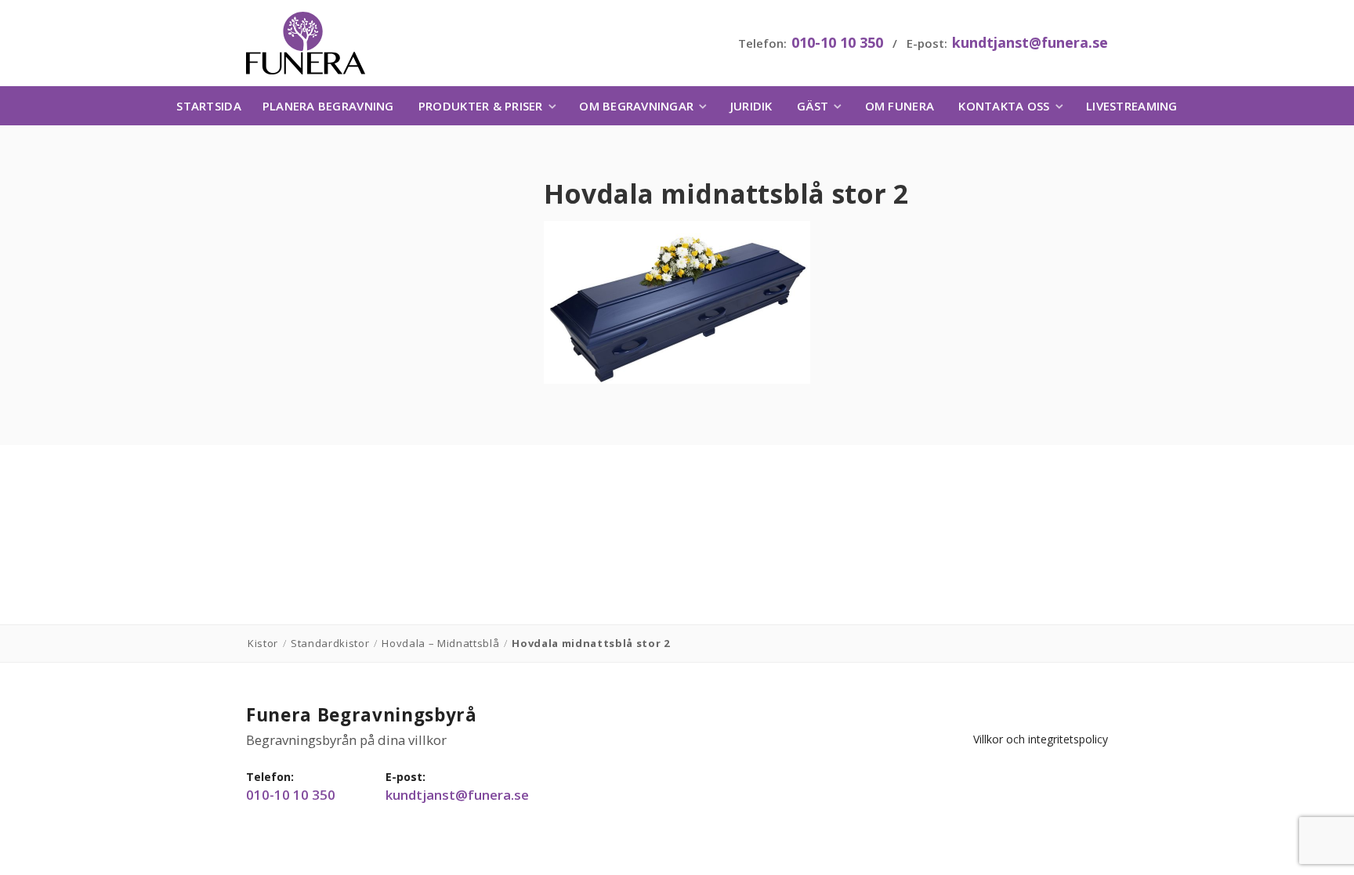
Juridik (751, 106)
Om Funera (899, 106)
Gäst (812, 106)
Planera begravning (328, 106)
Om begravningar (636, 106)
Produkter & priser (480, 106)
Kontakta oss (1003, 106)
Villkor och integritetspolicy (1040, 739)
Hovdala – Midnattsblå (440, 643)
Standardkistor (330, 643)
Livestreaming (1131, 106)
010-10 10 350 (837, 42)
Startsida (208, 106)
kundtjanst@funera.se (1030, 42)
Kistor (263, 643)
